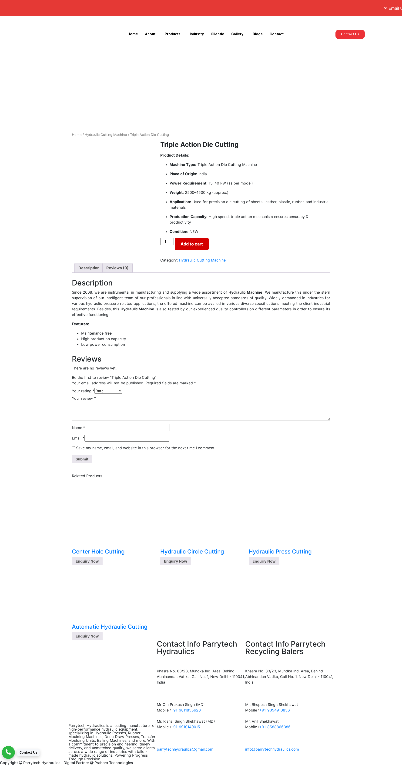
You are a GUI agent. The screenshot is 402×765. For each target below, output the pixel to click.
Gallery (237, 34)
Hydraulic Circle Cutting (192, 551)
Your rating (83, 391)
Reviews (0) (117, 267)
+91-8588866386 (275, 727)
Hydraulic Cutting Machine (106, 135)
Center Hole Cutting (98, 551)
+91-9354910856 (274, 710)
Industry (197, 34)
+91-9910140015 (185, 727)
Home (132, 34)
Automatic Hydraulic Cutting (109, 626)
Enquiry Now (87, 561)
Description (89, 267)
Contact (277, 34)
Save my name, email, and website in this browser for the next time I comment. (145, 448)
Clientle (217, 34)
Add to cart (192, 244)
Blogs (258, 34)
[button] (151, 34)
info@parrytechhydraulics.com (272, 749)
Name (78, 427)
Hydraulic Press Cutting (280, 551)
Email (78, 438)
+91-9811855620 (186, 710)
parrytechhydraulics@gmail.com (185, 749)
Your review (84, 398)
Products (173, 34)
